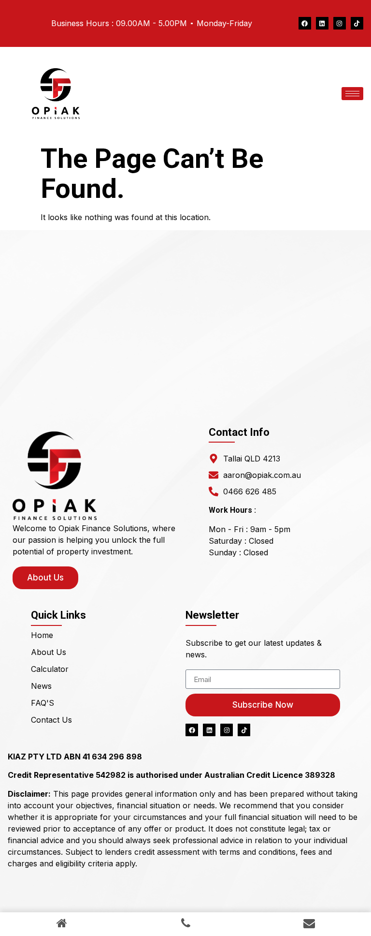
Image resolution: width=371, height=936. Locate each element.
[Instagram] (339, 23)
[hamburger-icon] (352, 93)
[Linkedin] (322, 23)
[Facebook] (305, 23)
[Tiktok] (357, 23)
